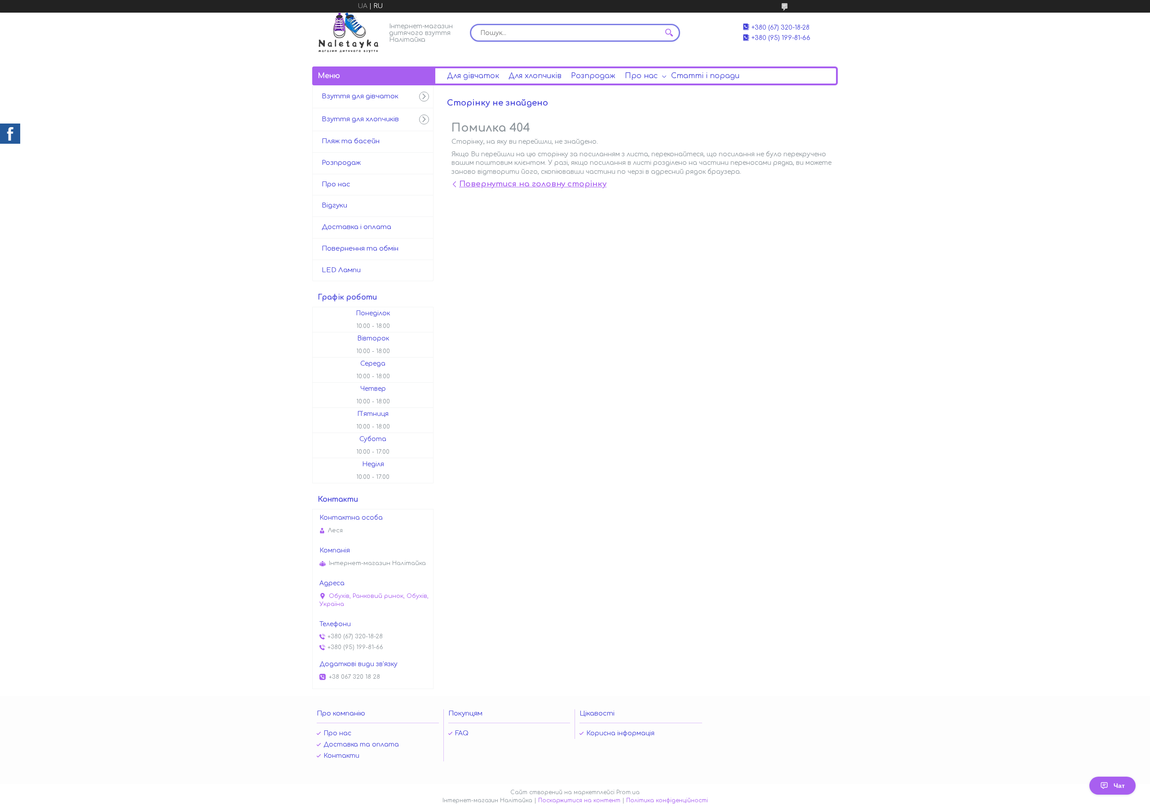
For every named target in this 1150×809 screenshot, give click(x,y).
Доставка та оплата (361, 744)
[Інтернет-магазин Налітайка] (348, 33)
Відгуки (334, 205)
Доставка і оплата (356, 227)
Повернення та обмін (360, 248)
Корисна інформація (620, 733)
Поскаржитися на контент (579, 800)
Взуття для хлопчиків (360, 119)
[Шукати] (669, 33)
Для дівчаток (473, 76)
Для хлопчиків (535, 76)
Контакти (341, 755)
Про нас (641, 76)
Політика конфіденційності (667, 800)
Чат (1119, 785)
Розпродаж (593, 76)
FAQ (462, 733)
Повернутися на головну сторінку (532, 184)
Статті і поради (705, 76)
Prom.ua (628, 792)
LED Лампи (341, 270)
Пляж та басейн (351, 141)
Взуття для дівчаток (360, 96)
